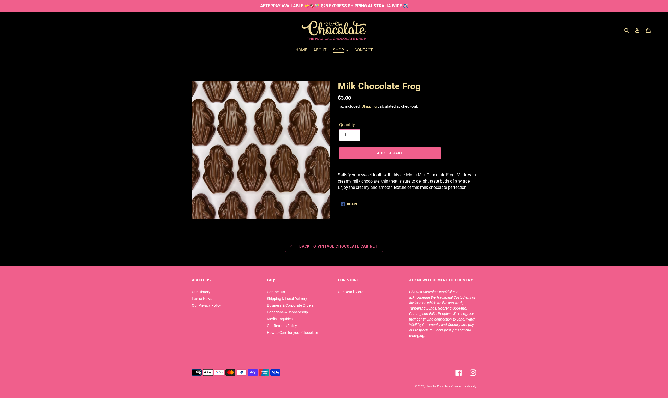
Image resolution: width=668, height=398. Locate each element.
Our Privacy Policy (206, 305)
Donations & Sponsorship (287, 312)
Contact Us (276, 292)
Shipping (369, 106)
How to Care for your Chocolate (292, 332)
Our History (201, 292)
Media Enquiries (280, 319)
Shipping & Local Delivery (287, 299)
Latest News (202, 299)
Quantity (347, 124)
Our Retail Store (350, 292)
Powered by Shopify (463, 386)
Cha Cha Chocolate (438, 386)
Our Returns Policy (282, 326)
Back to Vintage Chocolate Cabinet (338, 246)
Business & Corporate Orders (290, 305)
